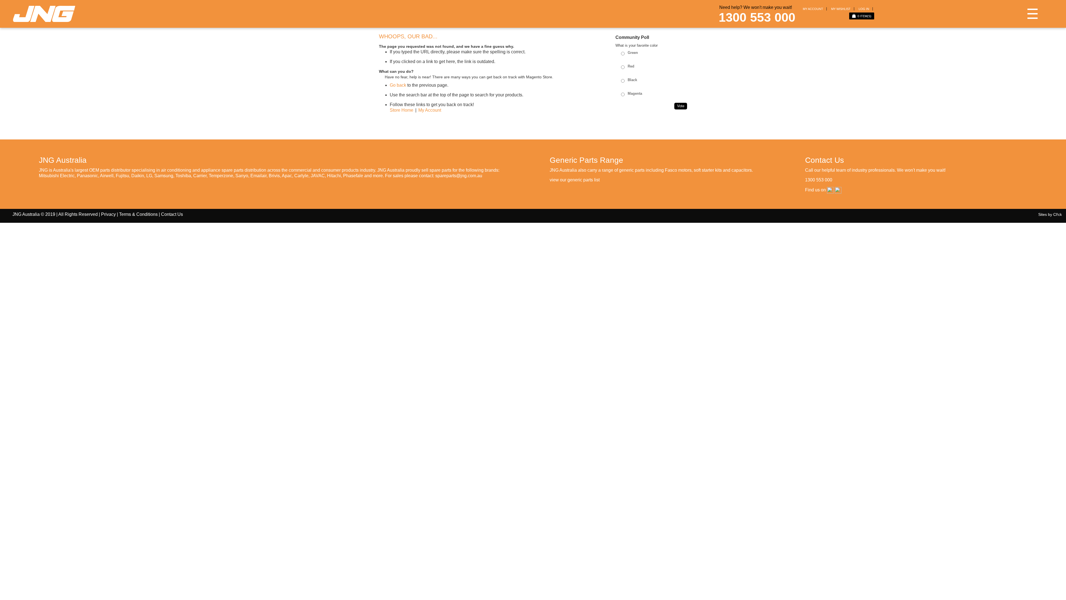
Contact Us (172, 214)
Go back (398, 85)
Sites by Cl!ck (1050, 214)
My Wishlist (841, 9)
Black (632, 80)
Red (631, 66)
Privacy (108, 214)
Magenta (635, 93)
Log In (864, 9)
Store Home (401, 110)
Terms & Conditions (138, 214)
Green (633, 52)
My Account (813, 9)
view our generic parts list (575, 180)
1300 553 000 (757, 17)
